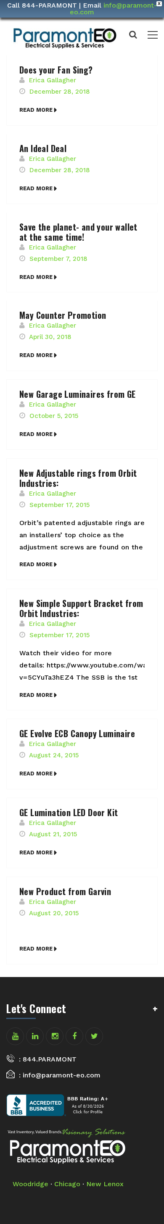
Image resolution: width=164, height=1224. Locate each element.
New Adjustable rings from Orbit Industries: (78, 478)
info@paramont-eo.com (113, 8)
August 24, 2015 (54, 755)
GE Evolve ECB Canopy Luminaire (77, 733)
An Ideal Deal (42, 148)
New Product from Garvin (65, 891)
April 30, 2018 (50, 337)
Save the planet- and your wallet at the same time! (78, 232)
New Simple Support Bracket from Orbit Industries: (81, 608)
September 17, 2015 (59, 505)
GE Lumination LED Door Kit (68, 812)
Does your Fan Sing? (56, 69)
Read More (36, 110)
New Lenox (105, 1184)
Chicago (67, 1184)
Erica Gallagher (52, 80)
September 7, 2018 (58, 259)
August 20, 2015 (54, 913)
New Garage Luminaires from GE (77, 394)
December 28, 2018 (59, 91)
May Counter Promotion (62, 315)
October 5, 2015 (53, 416)
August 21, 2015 (53, 834)
